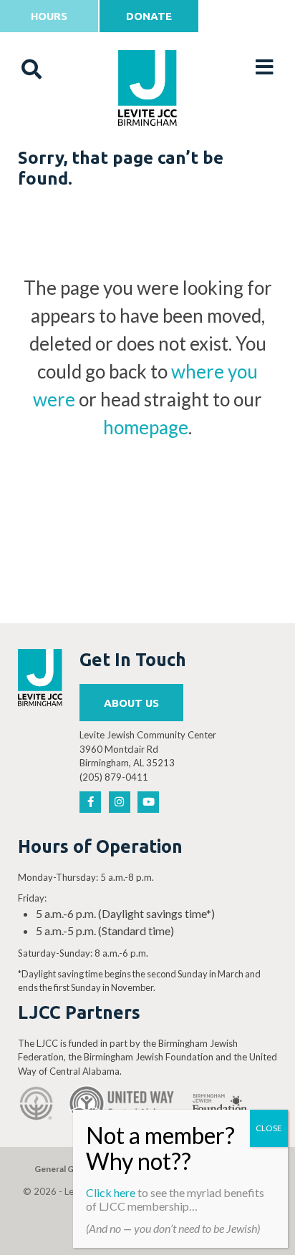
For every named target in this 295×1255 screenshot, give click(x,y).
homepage (145, 427)
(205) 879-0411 (113, 777)
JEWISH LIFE (148, 158)
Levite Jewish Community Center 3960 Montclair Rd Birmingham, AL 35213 (147, 748)
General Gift (58, 1168)
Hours (49, 16)
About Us (131, 703)
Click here (110, 1192)
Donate (149, 16)
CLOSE (269, 1128)
